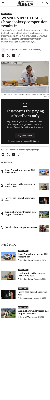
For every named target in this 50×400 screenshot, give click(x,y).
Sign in (36, 141)
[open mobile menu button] (2, 3)
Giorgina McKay (15, 50)
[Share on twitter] (8, 55)
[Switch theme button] (47, 3)
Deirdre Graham (28, 260)
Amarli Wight (27, 317)
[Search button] (43, 3)
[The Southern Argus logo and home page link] (25, 3)
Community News (7, 13)
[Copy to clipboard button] (18, 55)
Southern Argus (28, 298)
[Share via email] (13, 55)
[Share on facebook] (3, 55)
